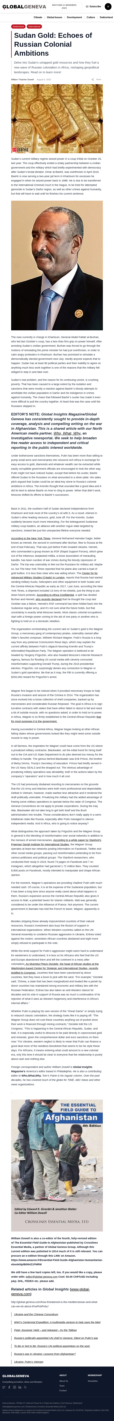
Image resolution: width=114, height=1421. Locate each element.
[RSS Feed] (25, 1387)
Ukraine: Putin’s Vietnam (28, 1361)
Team (62, 1386)
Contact (63, 1390)
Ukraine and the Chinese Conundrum (36, 1314)
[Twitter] (3, 1387)
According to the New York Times (30, 538)
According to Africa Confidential (55, 594)
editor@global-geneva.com (42, 1276)
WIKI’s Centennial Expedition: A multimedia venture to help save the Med (57, 1322)
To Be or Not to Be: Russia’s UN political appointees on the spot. (52, 1346)
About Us (63, 1381)
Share (98, 79)
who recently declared (49, 599)
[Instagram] (14, 1387)
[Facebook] (9, 1387)
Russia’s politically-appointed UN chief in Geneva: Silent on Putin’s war (56, 1338)
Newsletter (93, 1381)
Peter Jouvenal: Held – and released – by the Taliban (45, 1330)
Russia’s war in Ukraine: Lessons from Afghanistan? (45, 1354)
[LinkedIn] (19, 1387)
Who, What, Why (67, 433)
